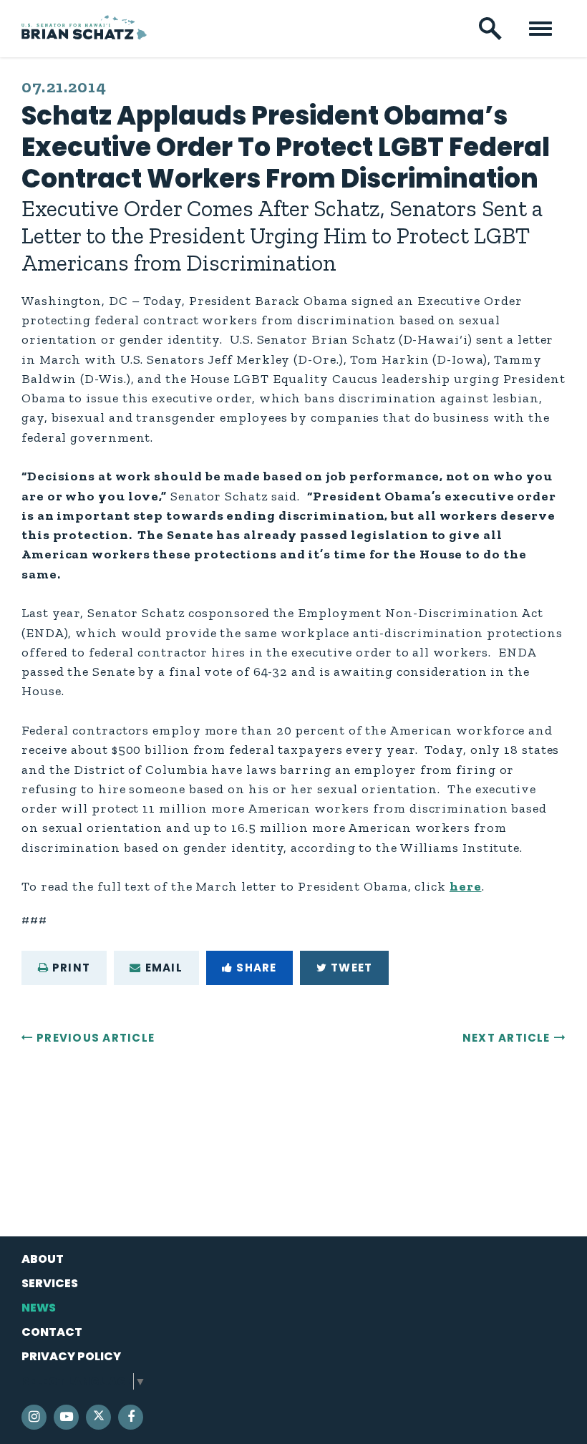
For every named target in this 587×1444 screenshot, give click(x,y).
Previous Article (96, 1037)
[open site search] (490, 28)
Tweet (351, 967)
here (466, 886)
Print (71, 967)
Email (164, 967)
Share (256, 967)
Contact (51, 1332)
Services (49, 1283)
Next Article (506, 1037)
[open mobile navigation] (540, 28)
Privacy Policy (71, 1356)
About (42, 1259)
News (38, 1307)
